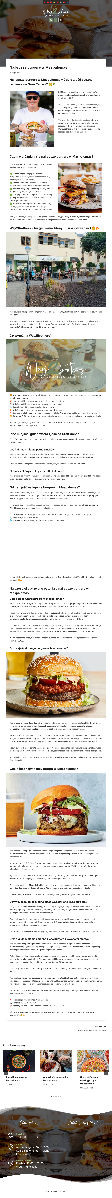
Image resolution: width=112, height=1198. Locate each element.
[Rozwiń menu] (60, 20)
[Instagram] (55, 20)
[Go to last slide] (6, 1072)
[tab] (51, 1096)
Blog (11, 63)
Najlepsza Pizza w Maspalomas (92, 1028)
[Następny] (106, 1072)
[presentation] (19, 1061)
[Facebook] (51, 20)
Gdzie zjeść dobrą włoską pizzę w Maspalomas (89, 1080)
